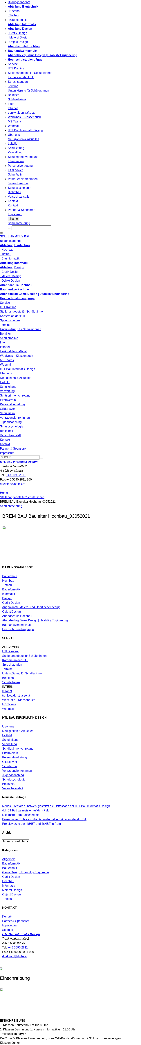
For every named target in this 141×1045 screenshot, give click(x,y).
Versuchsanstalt (18, 196)
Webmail (13, 125)
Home (4, 492)
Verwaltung (15, 152)
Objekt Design (18, 41)
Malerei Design (18, 37)
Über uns (14, 134)
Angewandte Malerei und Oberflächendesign (31, 607)
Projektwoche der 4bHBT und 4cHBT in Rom (31, 823)
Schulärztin (15, 174)
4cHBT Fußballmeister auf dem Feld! (26, 810)
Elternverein (16, 161)
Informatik (8, 593)
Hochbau (14, 11)
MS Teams (15, 121)
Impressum (15, 214)
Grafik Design (17, 33)
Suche (13, 218)
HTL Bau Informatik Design (25, 130)
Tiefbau (13, 15)
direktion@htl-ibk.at (12, 483)
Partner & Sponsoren (21, 209)
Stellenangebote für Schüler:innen (30, 72)
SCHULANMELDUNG (14, 236)
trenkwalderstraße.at (21, 112)
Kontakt (13, 201)
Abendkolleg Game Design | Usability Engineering (35, 620)
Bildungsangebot (19, 2)
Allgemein (8, 859)
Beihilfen (13, 95)
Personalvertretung (20, 165)
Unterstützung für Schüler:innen (28, 90)
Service (13, 64)
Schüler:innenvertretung (17, 748)
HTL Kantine (16, 68)
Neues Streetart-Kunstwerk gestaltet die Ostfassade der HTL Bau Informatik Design (56, 806)
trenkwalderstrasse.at (16, 695)
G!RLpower (15, 170)
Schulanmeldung (19, 223)
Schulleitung (16, 148)
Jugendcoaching (19, 183)
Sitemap (7, 929)
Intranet (13, 108)
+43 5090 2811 (16, 475)
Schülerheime (17, 99)
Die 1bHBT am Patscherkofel (21, 814)
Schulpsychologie (19, 187)
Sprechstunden (18, 81)
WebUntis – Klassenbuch (24, 117)
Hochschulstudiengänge (18, 629)
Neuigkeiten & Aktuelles (23, 139)
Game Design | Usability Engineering (26, 872)
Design (7, 598)
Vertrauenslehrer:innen (23, 178)
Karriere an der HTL (21, 77)
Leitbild (12, 143)
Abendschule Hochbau (17, 616)
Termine (13, 86)
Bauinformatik (17, 19)
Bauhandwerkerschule (17, 624)
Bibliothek (14, 192)
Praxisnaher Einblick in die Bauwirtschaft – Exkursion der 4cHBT (44, 819)
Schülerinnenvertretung (23, 156)
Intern (11, 103)
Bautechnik (9, 576)
